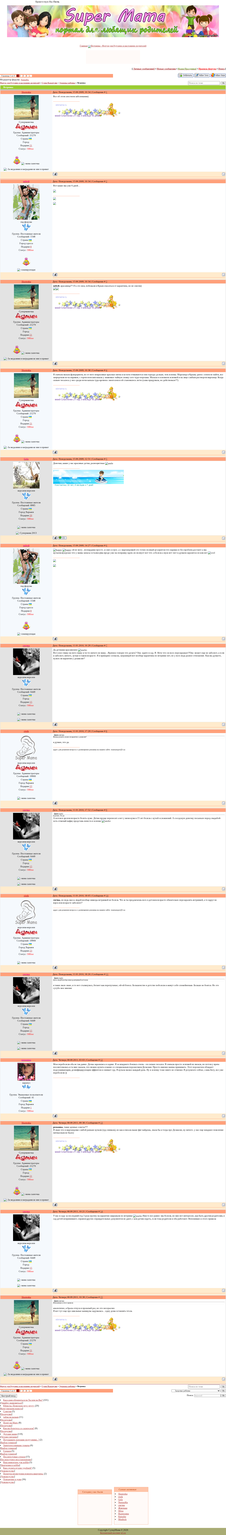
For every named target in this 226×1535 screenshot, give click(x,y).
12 (101, 1060)
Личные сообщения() (144, 68)
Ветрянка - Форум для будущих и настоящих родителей (118, 45)
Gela (120, 1499)
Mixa (120, 1511)
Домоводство (7, 1471)
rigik (120, 1496)
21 (31, 145)
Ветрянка (81, 83)
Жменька (122, 1508)
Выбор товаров (8, 1442)
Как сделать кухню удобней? (17, 1468)
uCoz (123, 1532)
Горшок (7, 1451)
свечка (121, 1505)
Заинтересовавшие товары (16, 1445)
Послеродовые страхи (14, 1456)
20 (31, 515)
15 (31, 702)
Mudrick (122, 1519)
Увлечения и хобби (10, 1465)
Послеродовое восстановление (16, 1459)
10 (107, 895)
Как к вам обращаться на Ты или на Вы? (23, 1400)
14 (101, 1211)
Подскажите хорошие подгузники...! (21, 1439)
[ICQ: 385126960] (62, 537)
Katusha (122, 1516)
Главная (84, 45)
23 (31, 786)
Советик (7, 1411)
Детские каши (10, 1434)
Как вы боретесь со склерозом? (18, 1428)
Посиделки (6, 1414)
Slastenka (122, 1494)
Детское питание (9, 1437)
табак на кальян (11, 1417)
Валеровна (123, 1513)
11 (107, 974)
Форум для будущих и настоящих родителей (20, 83)
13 (101, 1122)
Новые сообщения (166, 68)
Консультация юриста (11, 1408)
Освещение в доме (12, 1479)
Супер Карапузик (49, 83)
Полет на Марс (10, 1422)
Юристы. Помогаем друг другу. (18, 1405)
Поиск (221, 68)
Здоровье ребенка (67, 83)
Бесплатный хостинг (110, 1532)
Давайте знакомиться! (11, 1403)
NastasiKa (25, 80)
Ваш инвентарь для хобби (16, 1462)
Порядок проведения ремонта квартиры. (23, 1473)
